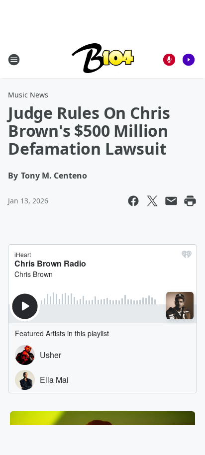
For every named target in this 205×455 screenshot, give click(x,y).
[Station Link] (103, 59)
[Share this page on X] (152, 201)
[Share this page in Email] (171, 201)
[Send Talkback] (169, 60)
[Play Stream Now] (189, 60)
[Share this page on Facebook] (133, 201)
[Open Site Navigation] (14, 60)
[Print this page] (190, 201)
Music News (28, 94)
